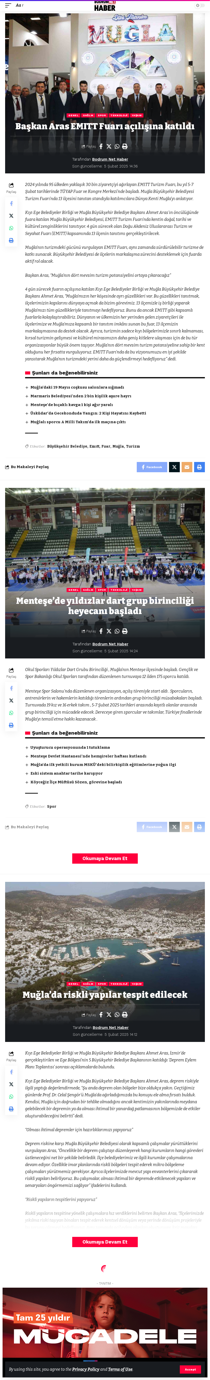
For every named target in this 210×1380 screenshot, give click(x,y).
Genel (73, 115)
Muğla (118, 446)
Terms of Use (120, 1369)
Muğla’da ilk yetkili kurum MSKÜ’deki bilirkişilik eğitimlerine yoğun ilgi (103, 764)
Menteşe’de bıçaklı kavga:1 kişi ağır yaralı (71, 404)
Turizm (133, 446)
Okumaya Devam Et (105, 858)
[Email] (187, 467)
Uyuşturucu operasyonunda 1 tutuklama (70, 747)
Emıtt (94, 446)
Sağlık (88, 115)
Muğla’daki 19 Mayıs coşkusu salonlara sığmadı (77, 387)
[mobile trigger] (9, 5)
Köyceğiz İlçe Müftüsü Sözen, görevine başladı (76, 782)
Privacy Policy (85, 1369)
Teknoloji (119, 115)
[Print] (125, 146)
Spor (102, 115)
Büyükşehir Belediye (67, 446)
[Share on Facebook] (101, 146)
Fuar (105, 446)
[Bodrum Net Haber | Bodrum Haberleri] (105, 5)
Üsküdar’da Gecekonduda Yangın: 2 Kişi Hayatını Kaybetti (88, 413)
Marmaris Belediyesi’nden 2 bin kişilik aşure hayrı (80, 396)
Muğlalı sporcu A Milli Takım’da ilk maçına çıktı (78, 422)
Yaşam (137, 115)
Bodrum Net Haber (110, 159)
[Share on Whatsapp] (117, 146)
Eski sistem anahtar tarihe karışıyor (66, 773)
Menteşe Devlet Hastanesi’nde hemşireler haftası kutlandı (88, 756)
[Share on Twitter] (109, 146)
